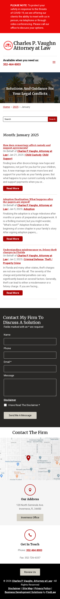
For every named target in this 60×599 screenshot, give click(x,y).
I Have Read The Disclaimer (24, 405)
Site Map (27, 588)
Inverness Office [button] (30, 517)
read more (13, 188)
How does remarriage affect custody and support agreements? (27, 146)
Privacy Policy (42, 588)
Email (7, 361)
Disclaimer (10, 400)
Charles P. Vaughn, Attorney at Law (32, 580)
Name (7, 334)
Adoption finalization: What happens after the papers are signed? (28, 200)
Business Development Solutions (23, 592)
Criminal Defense (34, 259)
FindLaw (51, 592)
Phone (7, 348)
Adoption (29, 209)
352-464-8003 (12, 64)
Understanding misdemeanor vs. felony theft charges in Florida (30, 251)
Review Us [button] (30, 572)
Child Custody (33, 154)
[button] (54, 62)
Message (9, 375)
